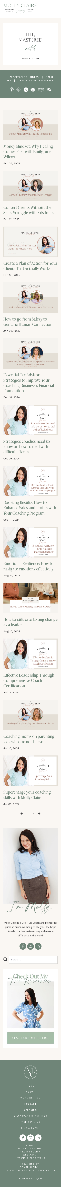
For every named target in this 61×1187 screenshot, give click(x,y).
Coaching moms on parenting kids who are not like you (28, 739)
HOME (30, 1086)
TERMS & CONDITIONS (31, 1158)
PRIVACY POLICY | (31, 1151)
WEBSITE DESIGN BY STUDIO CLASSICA (31, 1170)
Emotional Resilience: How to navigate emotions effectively (28, 566)
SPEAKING (30, 1110)
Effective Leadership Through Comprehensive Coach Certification (28, 680)
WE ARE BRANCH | (31, 1167)
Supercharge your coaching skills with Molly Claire (27, 795)
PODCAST (30, 1104)
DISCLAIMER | (31, 1154)
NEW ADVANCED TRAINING (30, 1116)
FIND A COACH (30, 1128)
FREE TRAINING (30, 1122)
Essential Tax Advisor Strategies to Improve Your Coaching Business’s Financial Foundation (28, 382)
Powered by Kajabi (30, 1178)
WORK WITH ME (30, 1097)
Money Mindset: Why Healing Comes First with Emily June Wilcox (28, 151)
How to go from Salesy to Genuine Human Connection (27, 322)
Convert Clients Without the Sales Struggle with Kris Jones (28, 210)
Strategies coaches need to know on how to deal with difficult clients (26, 446)
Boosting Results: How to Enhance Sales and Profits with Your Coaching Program (29, 507)
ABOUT (30, 1091)
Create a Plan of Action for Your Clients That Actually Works (30, 266)
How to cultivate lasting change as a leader (30, 622)
